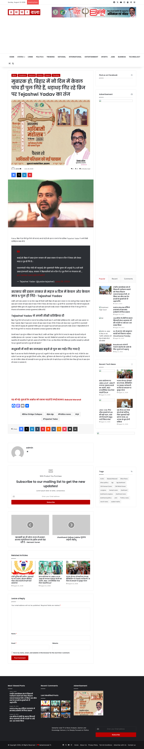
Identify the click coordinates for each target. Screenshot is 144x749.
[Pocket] (64, 429)
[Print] (75, 429)
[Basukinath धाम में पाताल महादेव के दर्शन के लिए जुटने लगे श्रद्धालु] (105, 347)
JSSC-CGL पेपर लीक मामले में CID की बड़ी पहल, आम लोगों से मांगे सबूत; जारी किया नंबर (106, 415)
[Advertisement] (72, 36)
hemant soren (113, 490)
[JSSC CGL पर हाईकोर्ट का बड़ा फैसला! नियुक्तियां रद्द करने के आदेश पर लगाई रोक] (65, 715)
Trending (51, 57)
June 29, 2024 (62, 281)
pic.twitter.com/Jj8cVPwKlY (31, 275)
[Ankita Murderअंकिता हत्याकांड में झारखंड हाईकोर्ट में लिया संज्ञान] (105, 310)
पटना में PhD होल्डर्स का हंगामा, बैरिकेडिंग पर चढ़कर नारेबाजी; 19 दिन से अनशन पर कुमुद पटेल (78, 578)
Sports (104, 57)
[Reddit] (48, 429)
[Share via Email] (70, 429)
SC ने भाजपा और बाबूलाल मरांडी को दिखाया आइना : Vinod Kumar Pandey (122, 333)
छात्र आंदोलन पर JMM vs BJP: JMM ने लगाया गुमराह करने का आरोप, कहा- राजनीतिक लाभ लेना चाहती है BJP (50, 579)
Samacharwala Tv (45, 745)
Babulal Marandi (112, 479)
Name (14, 634)
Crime (30, 57)
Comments (128, 279)
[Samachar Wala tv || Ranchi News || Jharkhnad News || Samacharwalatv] (24, 12)
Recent (114, 279)
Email (14, 643)
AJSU (102, 479)
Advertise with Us (120, 745)
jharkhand (124, 490)
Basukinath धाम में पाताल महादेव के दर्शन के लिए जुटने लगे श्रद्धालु (122, 346)
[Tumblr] (37, 429)
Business (122, 57)
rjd (77, 414)
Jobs (113, 57)
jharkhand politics (105, 498)
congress (103, 490)
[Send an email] (20, 169)
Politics (39, 57)
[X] (19, 175)
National (62, 57)
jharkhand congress (106, 494)
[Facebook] (13, 175)
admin (17, 169)
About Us (83, 745)
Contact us (132, 745)
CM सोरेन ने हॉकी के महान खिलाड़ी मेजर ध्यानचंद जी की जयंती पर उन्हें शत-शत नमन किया (123, 321)
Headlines (22, 75)
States (20, 57)
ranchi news (104, 501)
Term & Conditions (105, 745)
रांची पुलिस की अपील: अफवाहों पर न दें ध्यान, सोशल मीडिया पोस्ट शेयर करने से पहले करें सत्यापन (22, 579)
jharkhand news (121, 494)
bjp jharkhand (121, 482)
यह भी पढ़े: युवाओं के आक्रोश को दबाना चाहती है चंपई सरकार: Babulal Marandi (46, 399)
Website (55, 643)
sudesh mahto (115, 501)
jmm (116, 498)
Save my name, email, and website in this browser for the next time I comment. (41, 653)
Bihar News (124, 479)
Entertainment (91, 57)
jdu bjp (51, 414)
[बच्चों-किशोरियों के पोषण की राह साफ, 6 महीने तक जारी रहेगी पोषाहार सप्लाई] (55, 715)
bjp (112, 482)
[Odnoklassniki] (59, 429)
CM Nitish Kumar (120, 486)
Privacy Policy (93, 745)
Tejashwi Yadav (51, 419)
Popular (102, 279)
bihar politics (104, 482)
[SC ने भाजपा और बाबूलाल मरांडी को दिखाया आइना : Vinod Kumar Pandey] (105, 336)
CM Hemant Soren (106, 486)
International (75, 57)
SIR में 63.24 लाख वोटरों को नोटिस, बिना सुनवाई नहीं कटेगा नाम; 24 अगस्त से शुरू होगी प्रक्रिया (123, 416)
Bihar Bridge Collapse (32, 414)
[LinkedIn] (24, 175)
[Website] (27, 451)
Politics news (65, 414)
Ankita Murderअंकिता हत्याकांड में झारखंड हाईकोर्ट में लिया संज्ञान (121, 309)
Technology (134, 57)
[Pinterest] (30, 175)
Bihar (14, 75)
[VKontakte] (53, 429)
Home (11, 57)
